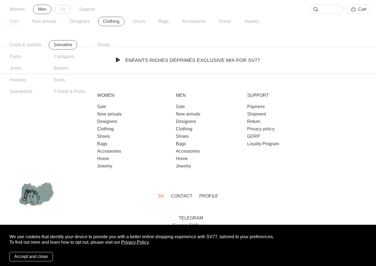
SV (63, 9)
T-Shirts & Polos (69, 91)
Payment (256, 106)
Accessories (194, 21)
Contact (181, 196)
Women (17, 9)
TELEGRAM (191, 218)
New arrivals (44, 21)
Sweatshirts (21, 91)
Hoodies (18, 80)
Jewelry (251, 21)
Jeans (15, 68)
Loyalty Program (263, 143)
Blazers (61, 68)
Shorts (103, 44)
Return (253, 121)
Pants (15, 56)
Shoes (139, 21)
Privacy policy (260, 129)
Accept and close (31, 256)
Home (225, 21)
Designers (80, 21)
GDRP (253, 136)
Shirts (59, 80)
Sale (14, 21)
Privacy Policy (135, 242)
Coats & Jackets (25, 44)
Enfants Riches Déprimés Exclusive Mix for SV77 (192, 60)
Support (86, 9)
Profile (208, 196)
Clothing (111, 21)
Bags (164, 21)
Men (42, 9)
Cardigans (64, 56)
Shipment (256, 114)
